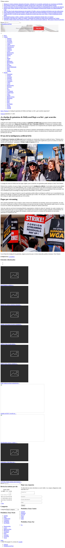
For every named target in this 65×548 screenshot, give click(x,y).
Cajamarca (9, 42)
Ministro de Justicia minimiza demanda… (11, 304)
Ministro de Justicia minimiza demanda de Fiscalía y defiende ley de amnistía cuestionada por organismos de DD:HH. (33, 4)
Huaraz (9, 55)
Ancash (9, 75)
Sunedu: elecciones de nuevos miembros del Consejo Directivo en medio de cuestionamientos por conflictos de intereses (34, 7)
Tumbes (9, 71)
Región (5, 72)
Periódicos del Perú (8, 546)
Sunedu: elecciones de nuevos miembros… (11, 324)
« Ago (2, 503)
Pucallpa (9, 65)
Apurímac (9, 77)
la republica (12, 256)
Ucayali (9, 108)
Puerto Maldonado (11, 67)
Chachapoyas (10, 47)
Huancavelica (10, 52)
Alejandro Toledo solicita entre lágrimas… (11, 482)
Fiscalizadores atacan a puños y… (9, 442)
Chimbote (9, 50)
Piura (8, 64)
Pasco (8, 99)
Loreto (8, 95)
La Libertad (10, 91)
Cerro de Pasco (11, 45)
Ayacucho (9, 41)
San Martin (10, 104)
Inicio (5, 35)
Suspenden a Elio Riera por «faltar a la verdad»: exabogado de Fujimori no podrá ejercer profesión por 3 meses (31, 18)
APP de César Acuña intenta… (8, 344)
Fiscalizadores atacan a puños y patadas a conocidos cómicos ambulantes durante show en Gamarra (28, 16)
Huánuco (9, 87)
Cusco (8, 51)
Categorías (3, 509)
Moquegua (9, 61)
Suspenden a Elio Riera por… (8, 462)
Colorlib (20, 542)
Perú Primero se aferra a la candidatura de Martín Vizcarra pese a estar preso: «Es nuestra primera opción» (30, 5)
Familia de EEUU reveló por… (8, 413)
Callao (8, 44)
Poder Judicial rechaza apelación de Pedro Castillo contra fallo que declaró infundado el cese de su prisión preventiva (33, 12)
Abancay (9, 38)
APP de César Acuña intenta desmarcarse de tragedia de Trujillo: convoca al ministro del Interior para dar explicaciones (33, 11)
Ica (7, 57)
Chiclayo (9, 48)
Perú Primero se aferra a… (7, 285)
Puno (8, 68)
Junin (8, 89)
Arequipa (9, 40)
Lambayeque (10, 92)
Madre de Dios (10, 97)
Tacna (8, 69)
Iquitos (8, 58)
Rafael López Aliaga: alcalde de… (9, 363)
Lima (8, 59)
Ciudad (5, 37)
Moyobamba (10, 62)
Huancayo (9, 54)
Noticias (3, 113)
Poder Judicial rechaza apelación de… (10, 383)
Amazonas (9, 74)
